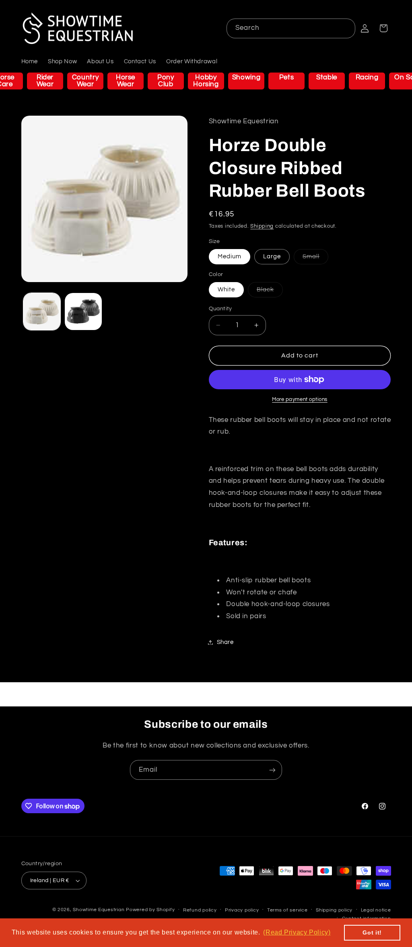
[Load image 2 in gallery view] (83, 311)
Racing (367, 77)
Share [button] (225, 642)
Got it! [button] (372, 932)
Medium (229, 256)
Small (315, 258)
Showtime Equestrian (98, 910)
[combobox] (291, 28)
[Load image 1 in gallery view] (41, 311)
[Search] (345, 28)
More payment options (300, 399)
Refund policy (200, 910)
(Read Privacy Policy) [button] (296, 932)
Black (270, 291)
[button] (383, 28)
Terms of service (287, 910)
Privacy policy (242, 910)
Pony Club (165, 81)
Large (272, 256)
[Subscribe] (272, 770)
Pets (286, 77)
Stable (326, 77)
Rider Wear (45, 81)
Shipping (262, 226)
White (226, 290)
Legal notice (376, 910)
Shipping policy (334, 910)
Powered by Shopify (150, 910)
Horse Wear (125, 81)
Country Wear (85, 81)
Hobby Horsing (205, 81)
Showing (246, 77)
